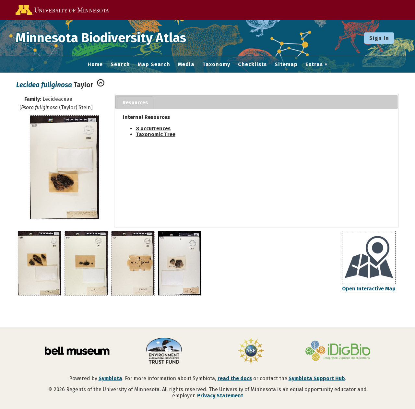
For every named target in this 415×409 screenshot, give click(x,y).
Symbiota (110, 378)
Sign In (379, 38)
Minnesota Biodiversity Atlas (101, 38)
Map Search (154, 64)
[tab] (135, 103)
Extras (314, 64)
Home (95, 64)
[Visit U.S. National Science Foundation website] (251, 351)
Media (186, 64)
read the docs (235, 378)
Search (120, 64)
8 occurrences (153, 128)
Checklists (252, 64)
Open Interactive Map (369, 289)
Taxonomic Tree (155, 134)
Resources (135, 102)
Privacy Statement (220, 395)
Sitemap (286, 64)
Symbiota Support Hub (317, 378)
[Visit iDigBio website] (338, 351)
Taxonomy (216, 64)
